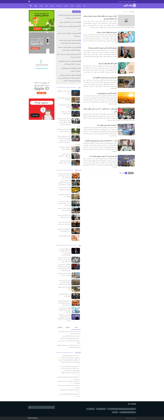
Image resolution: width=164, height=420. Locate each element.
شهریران (91, 409)
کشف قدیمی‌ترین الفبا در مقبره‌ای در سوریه (70, 366)
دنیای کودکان (102, 409)
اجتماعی (78, 6)
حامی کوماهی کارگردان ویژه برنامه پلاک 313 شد (69, 338)
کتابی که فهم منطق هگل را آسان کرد (107, 63)
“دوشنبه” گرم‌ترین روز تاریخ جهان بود (107, 93)
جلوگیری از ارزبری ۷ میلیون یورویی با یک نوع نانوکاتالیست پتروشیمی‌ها (65, 310)
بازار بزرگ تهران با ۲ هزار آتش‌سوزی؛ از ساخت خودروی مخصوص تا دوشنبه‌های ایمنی (64, 182)
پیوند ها (120, 2)
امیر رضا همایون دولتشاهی (128, 412)
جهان (46, 6)
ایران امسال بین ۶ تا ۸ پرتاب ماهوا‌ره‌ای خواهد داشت (103, 156)
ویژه (79, 245)
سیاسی (52, 6)
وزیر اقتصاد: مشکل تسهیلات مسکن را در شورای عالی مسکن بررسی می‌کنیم (64, 203)
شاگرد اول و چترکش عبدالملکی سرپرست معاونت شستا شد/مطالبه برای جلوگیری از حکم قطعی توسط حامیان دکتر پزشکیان (69, 122)
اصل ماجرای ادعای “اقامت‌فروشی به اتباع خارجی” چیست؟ (64, 156)
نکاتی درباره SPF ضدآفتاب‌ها (65, 236)
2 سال (77, 375)
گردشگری (78, 352)
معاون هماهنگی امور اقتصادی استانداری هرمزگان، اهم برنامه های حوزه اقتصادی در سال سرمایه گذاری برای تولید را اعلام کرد (69, 78)
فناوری (66, 6)
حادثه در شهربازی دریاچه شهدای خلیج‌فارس (70, 372)
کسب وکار (59, 6)
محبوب (67, 327)
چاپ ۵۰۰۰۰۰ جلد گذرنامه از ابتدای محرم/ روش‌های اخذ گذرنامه (101, 141)
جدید (76, 327)
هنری (41, 6)
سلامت (72, 6)
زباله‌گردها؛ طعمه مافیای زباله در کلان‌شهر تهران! (69, 390)
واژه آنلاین (128, 418)
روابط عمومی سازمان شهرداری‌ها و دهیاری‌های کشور (122, 409)
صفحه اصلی (131, 12)
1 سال (59, 358)
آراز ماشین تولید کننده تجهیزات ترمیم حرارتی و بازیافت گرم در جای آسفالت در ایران (64, 176)
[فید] (29, 1)
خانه (84, 6)
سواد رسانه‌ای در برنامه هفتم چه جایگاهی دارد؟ (105, 78)
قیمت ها (125, 2)
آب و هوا (129, 2)
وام (115, 412)
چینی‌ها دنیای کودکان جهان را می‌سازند (107, 32)
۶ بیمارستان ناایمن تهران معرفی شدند (107, 125)
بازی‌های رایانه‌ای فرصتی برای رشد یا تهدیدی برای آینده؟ (102, 48)
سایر (79, 87)
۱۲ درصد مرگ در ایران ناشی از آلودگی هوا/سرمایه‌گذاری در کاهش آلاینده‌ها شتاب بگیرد (64, 282)
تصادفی (60, 327)
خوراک (134, 2)
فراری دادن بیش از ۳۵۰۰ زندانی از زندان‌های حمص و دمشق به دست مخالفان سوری (64, 259)
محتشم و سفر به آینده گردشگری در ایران (69, 22)
